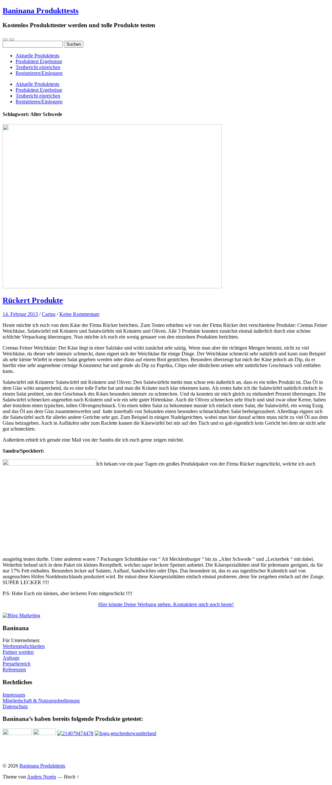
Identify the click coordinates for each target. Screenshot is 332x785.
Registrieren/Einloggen (39, 73)
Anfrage (11, 658)
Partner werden (18, 652)
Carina (48, 314)
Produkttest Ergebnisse (39, 61)
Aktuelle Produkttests (37, 55)
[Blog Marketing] (21, 615)
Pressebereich (16, 663)
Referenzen (14, 669)
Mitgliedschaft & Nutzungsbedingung (41, 700)
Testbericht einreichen (38, 67)
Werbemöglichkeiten (24, 646)
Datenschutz (15, 706)
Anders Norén (41, 776)
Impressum (14, 695)
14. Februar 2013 (20, 314)
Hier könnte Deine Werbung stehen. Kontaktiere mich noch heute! (166, 604)
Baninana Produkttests (40, 10)
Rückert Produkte (33, 300)
